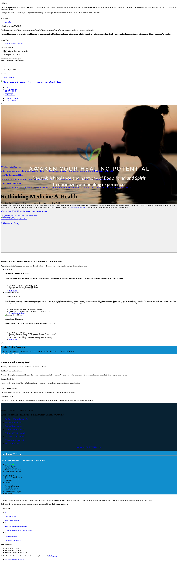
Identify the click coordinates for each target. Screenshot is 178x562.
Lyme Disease (9, 464)
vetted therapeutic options (79, 207)
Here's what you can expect (10, 353)
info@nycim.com (9, 77)
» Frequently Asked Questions (13, 43)
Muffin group (52, 556)
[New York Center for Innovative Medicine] (31, 82)
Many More (13, 339)
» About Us (7, 22)
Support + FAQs (12, 98)
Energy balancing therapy (17, 313)
